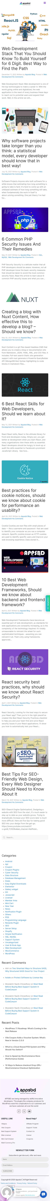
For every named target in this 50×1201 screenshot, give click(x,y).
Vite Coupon (5, 1127)
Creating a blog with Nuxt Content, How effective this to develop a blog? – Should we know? (21, 321)
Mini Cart (9, 903)
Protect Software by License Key (28, 977)
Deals (7, 881)
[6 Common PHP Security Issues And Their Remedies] (25, 219)
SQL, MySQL (10, 937)
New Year (9, 906)
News (7, 909)
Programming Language (15, 920)
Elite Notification (30, 1195)
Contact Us (30, 1131)
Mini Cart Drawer (7, 1139)
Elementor (9, 886)
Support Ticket (31, 1127)
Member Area (11, 900)
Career (29, 1135)
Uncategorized (11, 942)
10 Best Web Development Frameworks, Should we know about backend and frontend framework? (23, 592)
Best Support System (8, 1131)
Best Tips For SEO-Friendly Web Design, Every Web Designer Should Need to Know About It (23, 784)
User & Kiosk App (13, 945)
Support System (12, 939)
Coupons (29, 1139)
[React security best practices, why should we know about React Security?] (25, 662)
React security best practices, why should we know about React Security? (23, 689)
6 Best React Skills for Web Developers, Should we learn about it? (23, 411)
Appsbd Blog (30, 74)
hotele (8, 977)
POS (7, 917)
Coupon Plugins (12, 870)
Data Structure (11, 875)
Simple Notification (13, 934)
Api (6, 864)
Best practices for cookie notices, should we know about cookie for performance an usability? (23, 500)
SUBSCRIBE (7, 1171)
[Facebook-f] (19, 1111)
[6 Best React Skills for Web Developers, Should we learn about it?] (25, 385)
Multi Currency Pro (8, 1143)
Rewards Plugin (12, 923)
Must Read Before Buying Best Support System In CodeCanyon (24, 987)
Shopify (8, 931)
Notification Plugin (13, 911)
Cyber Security (11, 872)
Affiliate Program (32, 1124)
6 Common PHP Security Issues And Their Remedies (21, 244)
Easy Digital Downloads (15, 884)
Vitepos (4, 1124)
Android (8, 861)
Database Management (15, 878)
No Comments (17, 77)
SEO (7, 925)
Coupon (8, 867)
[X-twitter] (24, 1111)
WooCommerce (12, 951)
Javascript (9, 895)
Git (6, 892)
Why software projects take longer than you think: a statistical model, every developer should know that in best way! (25, 153)
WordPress (10, 953)
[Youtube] (29, 1111)
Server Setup (11, 928)
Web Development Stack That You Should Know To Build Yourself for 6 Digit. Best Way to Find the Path (24, 58)
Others (8, 914)
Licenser (9, 898)
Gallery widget (11, 889)
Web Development (15, 257)
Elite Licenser (6, 1135)
